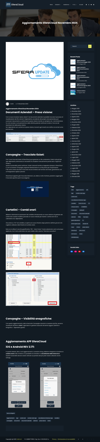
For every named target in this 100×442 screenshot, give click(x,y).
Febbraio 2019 (76, 171)
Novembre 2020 (76, 155)
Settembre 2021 (76, 144)
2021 (72, 190)
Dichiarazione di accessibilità (66, 439)
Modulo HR (85, 223)
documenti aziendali (26, 420)
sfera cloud (82, 230)
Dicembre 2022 (76, 130)
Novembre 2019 (76, 165)
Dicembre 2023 (76, 122)
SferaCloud (17, 4)
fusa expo (85, 217)
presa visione (42, 420)
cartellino (57, 418)
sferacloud (74, 230)
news (72, 227)
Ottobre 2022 (76, 133)
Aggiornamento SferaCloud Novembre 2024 (83, 77)
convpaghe (9, 420)
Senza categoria (11, 413)
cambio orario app (32, 418)
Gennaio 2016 (76, 176)
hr (83, 220)
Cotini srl (19, 439)
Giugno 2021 (75, 149)
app (17, 418)
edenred (35, 420)
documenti (17, 420)
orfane (78, 227)
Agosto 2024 (75, 116)
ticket (49, 420)
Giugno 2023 (75, 125)
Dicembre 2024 (76, 111)
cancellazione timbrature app (46, 418)
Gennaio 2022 (76, 141)
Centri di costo (82, 203)
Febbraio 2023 (76, 127)
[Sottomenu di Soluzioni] (60, 4)
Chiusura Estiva (81, 91)
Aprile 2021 (75, 152)
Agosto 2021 (75, 146)
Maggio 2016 (75, 174)
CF (89, 203)
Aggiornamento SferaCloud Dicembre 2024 (83, 69)
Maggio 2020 (75, 160)
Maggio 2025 (75, 108)
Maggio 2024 (76, 119)
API (87, 190)
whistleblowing (74, 237)
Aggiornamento (10, 418)
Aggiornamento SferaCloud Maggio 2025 (84, 61)
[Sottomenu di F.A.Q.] (76, 4)
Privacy (54, 439)
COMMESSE (84, 207)
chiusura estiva (75, 207)
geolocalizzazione (75, 220)
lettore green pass (75, 223)
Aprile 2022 (75, 138)
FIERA (79, 217)
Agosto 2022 (75, 135)
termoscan (74, 234)
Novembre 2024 (76, 114)
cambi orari (23, 418)
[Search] (89, 46)
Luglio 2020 (75, 157)
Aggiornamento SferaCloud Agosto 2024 (84, 84)
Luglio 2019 (75, 168)
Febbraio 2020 (76, 163)
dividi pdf (82, 210)
